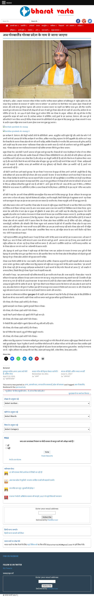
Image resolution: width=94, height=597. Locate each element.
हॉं (8, 445)
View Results (47, 456)
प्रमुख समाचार (55, 30)
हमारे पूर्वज (21, 30)
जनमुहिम (44, 25)
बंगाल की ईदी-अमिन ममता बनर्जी (73, 371)
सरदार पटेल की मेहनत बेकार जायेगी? (45, 371)
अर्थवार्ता (31, 25)
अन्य (36, 30)
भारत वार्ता (45, 30)
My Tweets (7, 568)
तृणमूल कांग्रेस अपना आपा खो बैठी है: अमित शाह (15, 373)
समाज (38, 25)
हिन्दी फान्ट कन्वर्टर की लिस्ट (14, 533)
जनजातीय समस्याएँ (45, 385)
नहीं (8, 448)
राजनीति (23, 25)
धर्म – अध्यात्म (70, 25)
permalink (20, 387)
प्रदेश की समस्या (58, 385)
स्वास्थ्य (30, 30)
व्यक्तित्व (52, 25)
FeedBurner (52, 520)
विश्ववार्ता (61, 25)
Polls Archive (15, 459)
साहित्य (80, 25)
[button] (4, 3)
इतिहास (12, 30)
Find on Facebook (10, 556)
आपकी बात (14, 25)
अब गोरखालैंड (79, 385)
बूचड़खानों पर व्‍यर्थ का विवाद (80, 393)
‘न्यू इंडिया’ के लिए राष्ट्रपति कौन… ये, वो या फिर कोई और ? (24, 391)
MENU (9, 3)
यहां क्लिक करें (32, 544)
